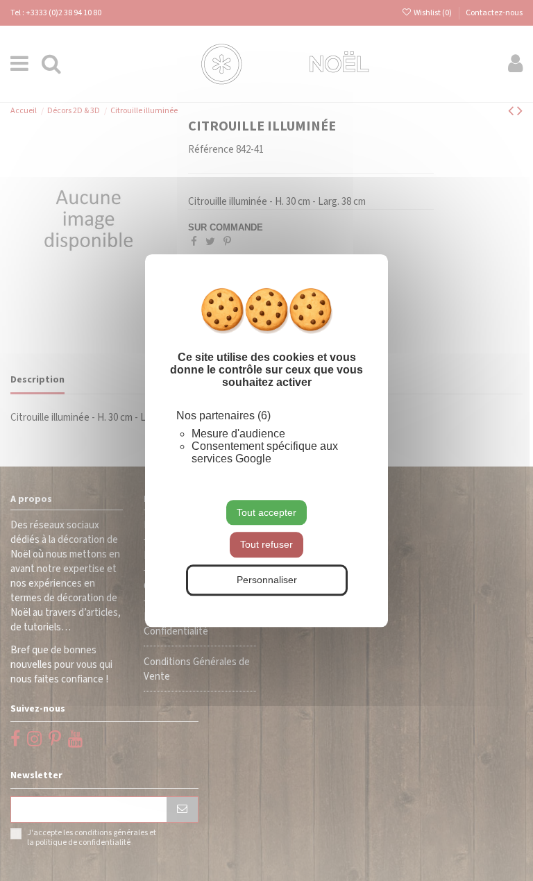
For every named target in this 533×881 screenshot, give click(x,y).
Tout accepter (266, 512)
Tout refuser (266, 545)
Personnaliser (267, 579)
